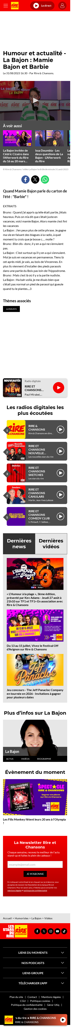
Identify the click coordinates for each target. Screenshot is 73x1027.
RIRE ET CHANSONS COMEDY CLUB (39, 514)
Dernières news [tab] (19, 544)
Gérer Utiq (53, 1004)
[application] (35, 100)
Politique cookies (40, 1000)
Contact (32, 997)
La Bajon (12, 751)
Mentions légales (51, 997)
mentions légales (14, 890)
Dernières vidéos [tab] (51, 544)
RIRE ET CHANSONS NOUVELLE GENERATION (38, 451)
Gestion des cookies (35, 1008)
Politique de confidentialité (26, 1004)
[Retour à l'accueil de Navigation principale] (15, 5)
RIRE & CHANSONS (36, 427)
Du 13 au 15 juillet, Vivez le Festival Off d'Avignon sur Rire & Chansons (32, 647)
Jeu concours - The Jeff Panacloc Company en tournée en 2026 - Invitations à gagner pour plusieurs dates (35, 693)
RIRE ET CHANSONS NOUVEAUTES (35, 388)
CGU (23, 1000)
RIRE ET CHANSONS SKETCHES (36, 471)
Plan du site (16, 997)
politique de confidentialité (35, 890)
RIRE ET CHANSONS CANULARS (36, 493)
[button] (35, 100)
